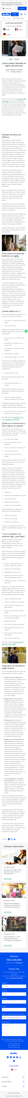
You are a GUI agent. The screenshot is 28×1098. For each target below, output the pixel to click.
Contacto (4, 1086)
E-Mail (4, 1006)
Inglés (11, 59)
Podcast (16, 59)
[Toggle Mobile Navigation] (25, 14)
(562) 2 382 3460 (14, 959)
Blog (9, 18)
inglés (16, 256)
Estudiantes (5, 1077)
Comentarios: (6, 1022)
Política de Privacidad (16, 978)
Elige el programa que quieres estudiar (13, 1014)
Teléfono (5, 998)
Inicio (3, 18)
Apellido (4, 991)
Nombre (4, 983)
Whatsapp (19, 962)
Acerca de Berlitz (7, 1081)
